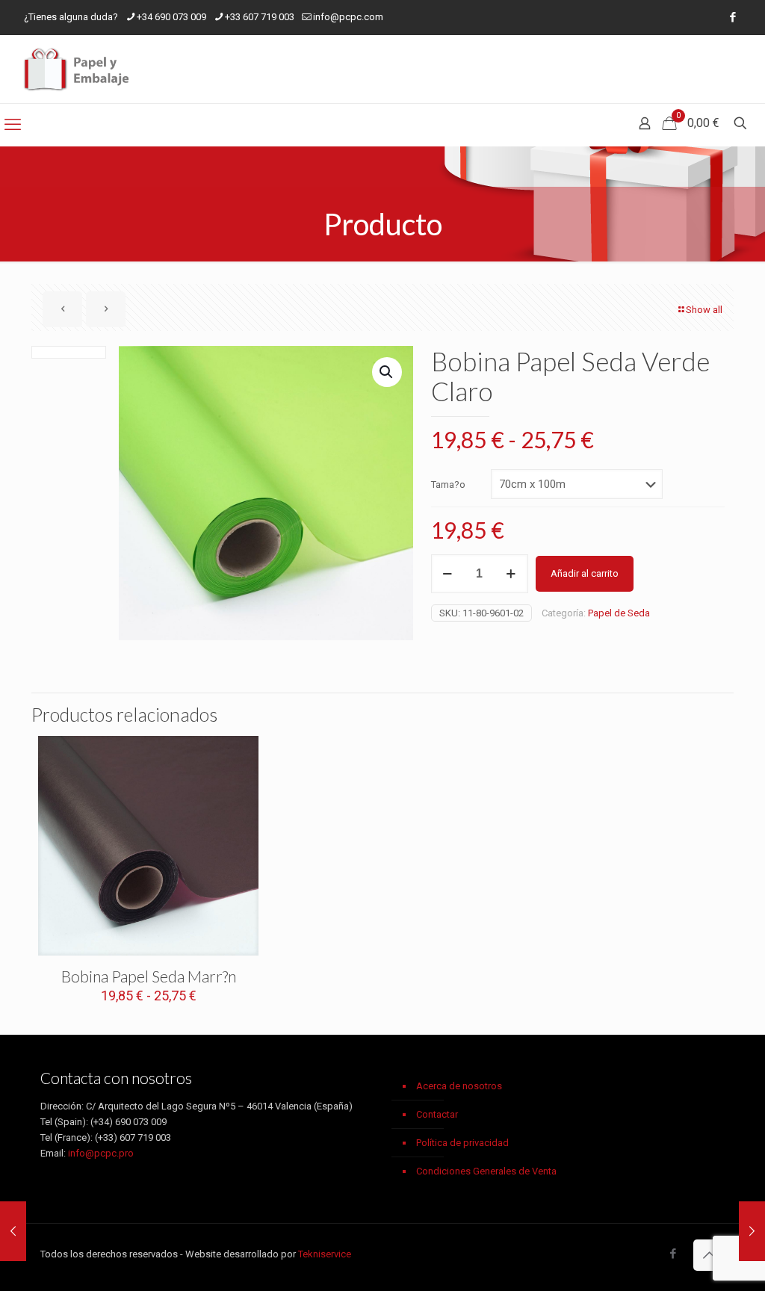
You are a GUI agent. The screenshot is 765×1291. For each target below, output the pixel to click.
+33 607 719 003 (259, 16)
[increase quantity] (511, 573)
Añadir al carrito (585, 573)
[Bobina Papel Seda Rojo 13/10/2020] (13, 1231)
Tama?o (448, 484)
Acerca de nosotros (459, 1086)
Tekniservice (324, 1254)
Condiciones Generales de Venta (486, 1171)
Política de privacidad (462, 1142)
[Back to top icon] (709, 1255)
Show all (704, 309)
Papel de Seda (619, 613)
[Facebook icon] (732, 17)
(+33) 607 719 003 (133, 1137)
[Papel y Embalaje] (78, 69)
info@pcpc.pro (101, 1153)
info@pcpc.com (348, 16)
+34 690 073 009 (171, 16)
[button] (387, 372)
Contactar (437, 1114)
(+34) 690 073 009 (128, 1121)
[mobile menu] (12, 124)
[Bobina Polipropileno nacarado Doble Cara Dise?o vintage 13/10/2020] (752, 1231)
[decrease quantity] (448, 573)
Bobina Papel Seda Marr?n (148, 976)
